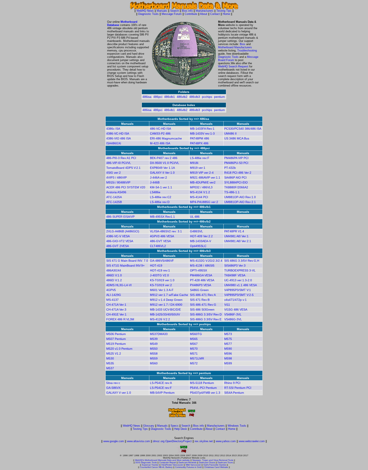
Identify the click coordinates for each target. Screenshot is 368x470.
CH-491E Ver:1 (116, 314)
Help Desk (180, 428)
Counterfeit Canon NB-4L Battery (156, 467)
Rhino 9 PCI (232, 383)
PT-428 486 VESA (202, 280)
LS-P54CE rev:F (161, 387)
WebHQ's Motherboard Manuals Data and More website (162, 460)
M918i (194, 163)
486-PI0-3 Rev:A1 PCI (121, 158)
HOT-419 (156, 265)
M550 (154, 348)
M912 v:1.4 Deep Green (166, 299)
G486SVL (196, 231)
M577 (228, 343)
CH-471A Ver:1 (116, 304)
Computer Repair (167, 462)
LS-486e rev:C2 (160, 197)
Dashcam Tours (225, 462)
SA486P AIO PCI (235, 177)
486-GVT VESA (160, 241)
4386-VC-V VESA (118, 236)
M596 (228, 353)
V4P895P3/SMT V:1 (237, 290)
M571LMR (197, 358)
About (203, 14)
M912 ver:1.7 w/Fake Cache (169, 295)
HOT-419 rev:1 (160, 270)
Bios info (187, 10)
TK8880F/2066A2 (236, 187)
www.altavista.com (138, 441)
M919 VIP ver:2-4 (202, 172)
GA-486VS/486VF (162, 260)
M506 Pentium (116, 334)
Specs (174, 425)
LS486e (155, 192)
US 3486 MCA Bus (236, 138)
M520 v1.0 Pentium (119, 348)
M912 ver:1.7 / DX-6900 (166, 304)
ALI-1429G (113, 295)
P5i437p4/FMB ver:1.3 (205, 392)
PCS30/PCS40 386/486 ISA (242, 128)
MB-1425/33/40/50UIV (165, 314)
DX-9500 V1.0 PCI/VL (164, 163)
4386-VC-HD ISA (117, 133)
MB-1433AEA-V (200, 241)
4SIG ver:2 (113, 172)
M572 (194, 363)
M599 (228, 363)
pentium (219, 96)
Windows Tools (237, 425)
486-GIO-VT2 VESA (119, 241)
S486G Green (199, 290)
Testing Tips (223, 10)
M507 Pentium (116, 339)
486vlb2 (182, 96)
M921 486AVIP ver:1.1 (205, 177)
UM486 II (230, 133)
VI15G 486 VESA (235, 309)
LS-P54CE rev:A (161, 383)
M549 (154, 343)
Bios (242, 44)
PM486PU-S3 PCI (236, 163)
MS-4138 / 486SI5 (202, 265)
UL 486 (195, 216)
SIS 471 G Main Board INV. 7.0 (127, 260)
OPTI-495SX (198, 270)
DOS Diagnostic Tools (146, 462)
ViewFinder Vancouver (172, 465)
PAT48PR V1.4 (234, 231)
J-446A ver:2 (158, 177)
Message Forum (172, 14)
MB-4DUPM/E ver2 (203, 182)
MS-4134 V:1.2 (200, 192)
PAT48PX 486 (199, 143)
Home (226, 14)
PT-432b (230, 167)
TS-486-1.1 (232, 192)
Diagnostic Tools (148, 14)
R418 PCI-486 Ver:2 (237, 172)
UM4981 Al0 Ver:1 (236, 236)
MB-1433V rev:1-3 (202, 133)
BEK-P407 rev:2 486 (163, 158)
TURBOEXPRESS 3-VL (240, 270)
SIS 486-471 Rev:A (203, 295)
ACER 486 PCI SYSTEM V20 (125, 187)
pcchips (207, 96)
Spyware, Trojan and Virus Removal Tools (212, 460)
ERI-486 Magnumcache (166, 138)
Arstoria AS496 (116, 192)
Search (174, 10)
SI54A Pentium (234, 392)
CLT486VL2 (158, 246)
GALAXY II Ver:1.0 (162, 172)
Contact (215, 14)
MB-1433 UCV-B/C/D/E (165, 309)
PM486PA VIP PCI (236, 158)
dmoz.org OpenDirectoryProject (172, 441)
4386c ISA (113, 128)
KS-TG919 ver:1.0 (162, 280)
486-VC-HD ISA (160, 128)
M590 (228, 348)
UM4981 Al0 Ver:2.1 (237, 241)
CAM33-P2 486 (160, 133)
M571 (194, 353)
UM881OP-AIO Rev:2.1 (240, 202)
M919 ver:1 (197, 167)
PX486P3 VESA (200, 285)
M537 (110, 368)
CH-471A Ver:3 (116, 309)
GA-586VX (113, 387)
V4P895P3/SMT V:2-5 (239, 295)
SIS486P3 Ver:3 (235, 265)
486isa (146, 96)
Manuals (162, 10)
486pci (157, 96)
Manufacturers (204, 10)
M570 (194, 348)
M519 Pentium (116, 343)
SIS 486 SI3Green (202, 309)
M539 (154, 339)
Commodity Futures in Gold (188, 467)
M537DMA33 (159, 334)
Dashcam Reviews (187, 462)
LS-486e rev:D (160, 202)
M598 (228, 358)
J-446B (155, 182)
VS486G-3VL (233, 319)
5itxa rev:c (113, 383)
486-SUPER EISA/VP (120, 216)
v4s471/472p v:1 (235, 299)
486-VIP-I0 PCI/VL (118, 163)
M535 (110, 363)
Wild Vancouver (193, 465)
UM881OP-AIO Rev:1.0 (240, 197)
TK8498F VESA (234, 275)
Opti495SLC (198, 246)
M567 (194, 343)
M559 (154, 358)
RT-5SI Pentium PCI (237, 387)
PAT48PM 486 (199, 138)
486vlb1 (169, 96)
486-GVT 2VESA (117, 246)
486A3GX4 (113, 270)
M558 (154, 353)
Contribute (191, 14)
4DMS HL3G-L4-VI (119, 285)
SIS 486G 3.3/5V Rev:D (206, 314)
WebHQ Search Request (233, 66)
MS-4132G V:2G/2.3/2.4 (206, 260)
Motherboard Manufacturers (235, 47)
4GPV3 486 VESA (162, 236)
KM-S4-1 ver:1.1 (161, 187)
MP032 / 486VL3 (201, 187)
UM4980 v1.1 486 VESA (240, 285)
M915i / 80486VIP (118, 182)
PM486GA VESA (201, 275)
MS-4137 (112, 299)
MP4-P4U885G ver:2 (204, 202)
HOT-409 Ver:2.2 (201, 236)
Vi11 (227, 304)
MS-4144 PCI (199, 197)
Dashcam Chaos (207, 462)
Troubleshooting (247, 50)
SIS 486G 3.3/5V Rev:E (205, 319)
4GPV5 (111, 290)
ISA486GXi (113, 143)
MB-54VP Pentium (162, 392)
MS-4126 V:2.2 (160, 319)
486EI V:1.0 (114, 275)
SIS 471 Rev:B (200, 299)
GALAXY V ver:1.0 (118, 392)
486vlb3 (194, 96)
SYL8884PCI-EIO (236, 182)
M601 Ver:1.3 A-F (162, 290)
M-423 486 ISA (160, 143)
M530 (110, 358)
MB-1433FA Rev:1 (202, 128)
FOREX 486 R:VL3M (120, 319)
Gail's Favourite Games (214, 465)
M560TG (196, 334)
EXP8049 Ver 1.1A (162, 167)
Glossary (148, 425)
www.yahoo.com (226, 441)
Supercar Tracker (150, 465)
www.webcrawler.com (252, 441)
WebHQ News (145, 10)
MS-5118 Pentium (202, 383)
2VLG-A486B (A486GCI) (122, 231)
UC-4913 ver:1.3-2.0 (238, 280)
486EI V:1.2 (114, 280)
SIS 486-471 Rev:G (203, 304)
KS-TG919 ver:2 (161, 285)
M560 (154, 363)
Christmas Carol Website (216, 467)
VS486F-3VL (233, 314)
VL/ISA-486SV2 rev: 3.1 (166, 231)
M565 (194, 339)
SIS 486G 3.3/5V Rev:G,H (241, 260)
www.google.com (113, 441)
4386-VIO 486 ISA (118, 138)
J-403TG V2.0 (159, 275)
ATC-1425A (114, 197)
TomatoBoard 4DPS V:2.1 (123, 167)
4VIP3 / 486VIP (116, 177)
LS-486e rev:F (199, 158)
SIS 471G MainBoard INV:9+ (125, 265)
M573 (228, 334)
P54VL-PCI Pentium (203, 387)
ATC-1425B (114, 202)
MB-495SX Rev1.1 (162, 216)
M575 (228, 339)
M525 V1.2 (113, 353)
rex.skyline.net (204, 441)
